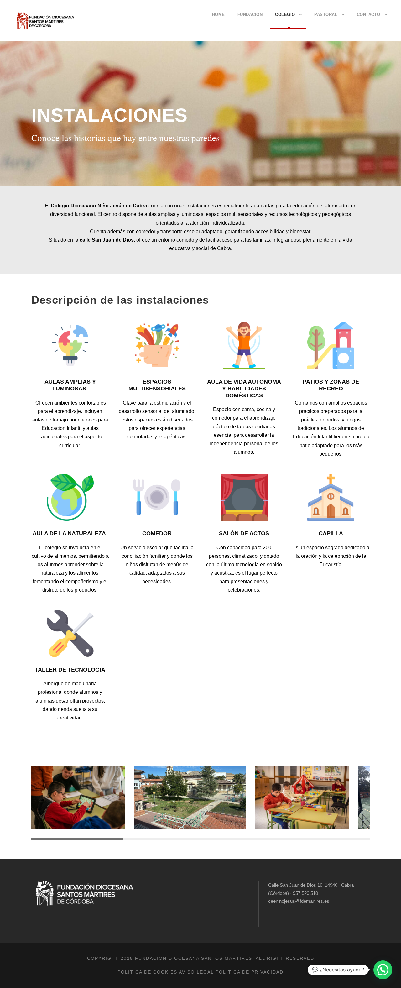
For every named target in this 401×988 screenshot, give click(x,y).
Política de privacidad (250, 972)
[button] (382, 969)
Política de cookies (147, 972)
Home (218, 14)
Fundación (250, 14)
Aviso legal (196, 972)
